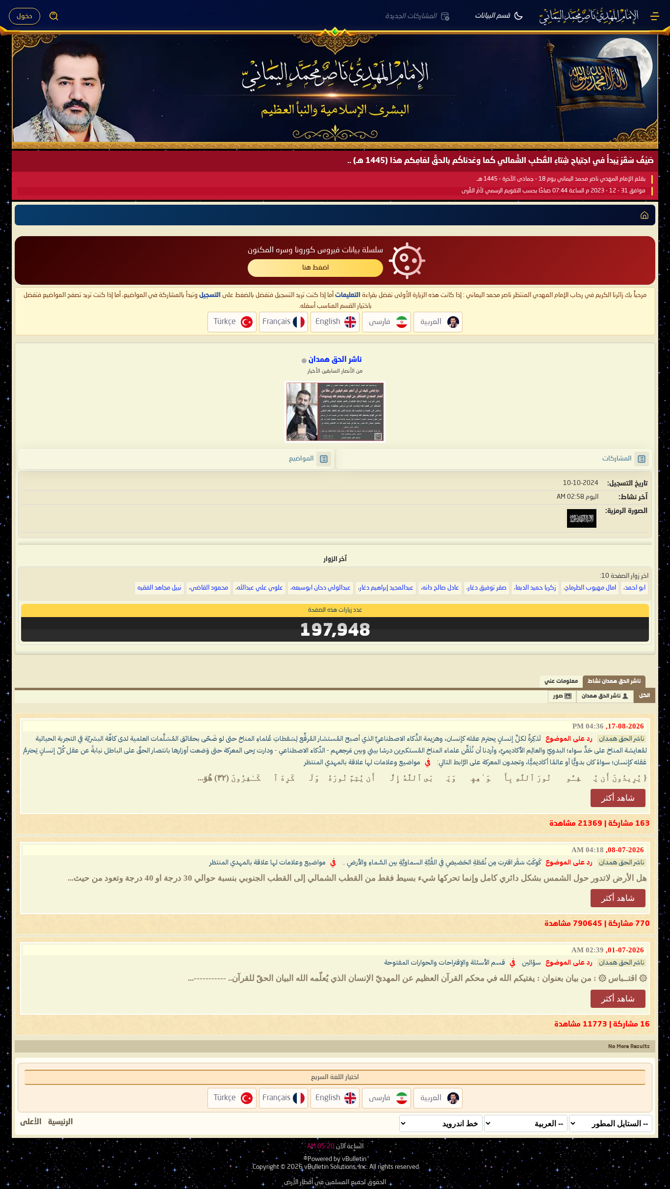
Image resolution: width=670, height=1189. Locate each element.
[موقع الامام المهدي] (590, 16)
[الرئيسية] (655, 16)
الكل (644, 696)
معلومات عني (561, 681)
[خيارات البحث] (54, 16)
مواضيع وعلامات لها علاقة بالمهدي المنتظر (362, 762)
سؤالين (531, 962)
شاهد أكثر (618, 798)
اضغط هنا (315, 267)
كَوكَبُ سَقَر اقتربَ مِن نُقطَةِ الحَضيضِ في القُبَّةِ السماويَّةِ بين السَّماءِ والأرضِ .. (441, 862)
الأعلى (31, 1122)
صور (558, 696)
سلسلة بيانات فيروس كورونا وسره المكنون (315, 250)
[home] (644, 215)
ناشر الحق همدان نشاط (614, 681)
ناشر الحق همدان (601, 696)
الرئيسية (60, 1122)
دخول (24, 16)
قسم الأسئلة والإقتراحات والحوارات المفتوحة (444, 962)
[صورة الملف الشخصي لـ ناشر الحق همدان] (335, 412)
